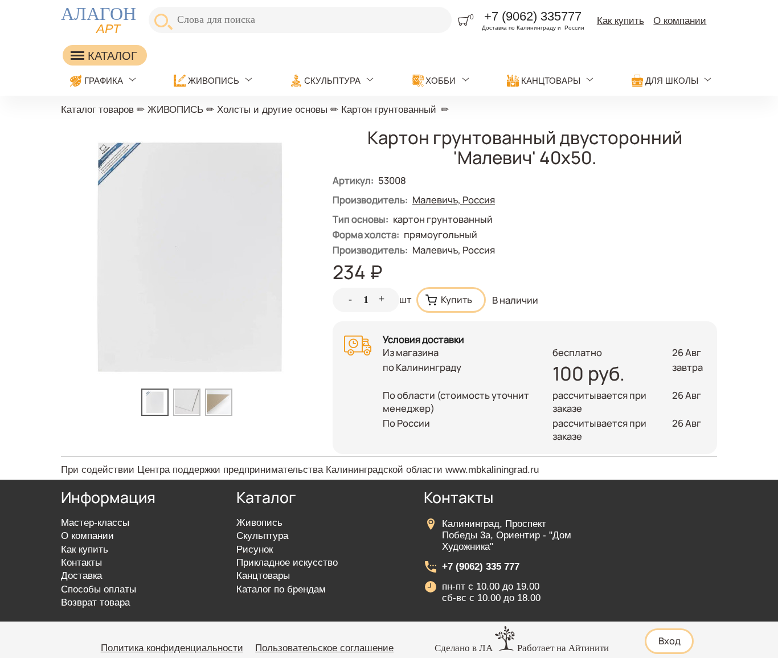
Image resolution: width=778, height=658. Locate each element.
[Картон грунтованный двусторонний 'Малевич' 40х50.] (157, 412)
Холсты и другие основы (272, 109)
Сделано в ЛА (464, 648)
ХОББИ (440, 80)
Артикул (353, 180)
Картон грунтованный (388, 109)
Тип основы (360, 219)
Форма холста (366, 234)
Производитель (370, 249)
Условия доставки (423, 339)
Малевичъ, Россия (453, 199)
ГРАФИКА (103, 80)
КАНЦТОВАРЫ (550, 80)
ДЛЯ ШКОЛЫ (671, 80)
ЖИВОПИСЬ (213, 80)
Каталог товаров (97, 109)
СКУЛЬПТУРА (332, 80)
